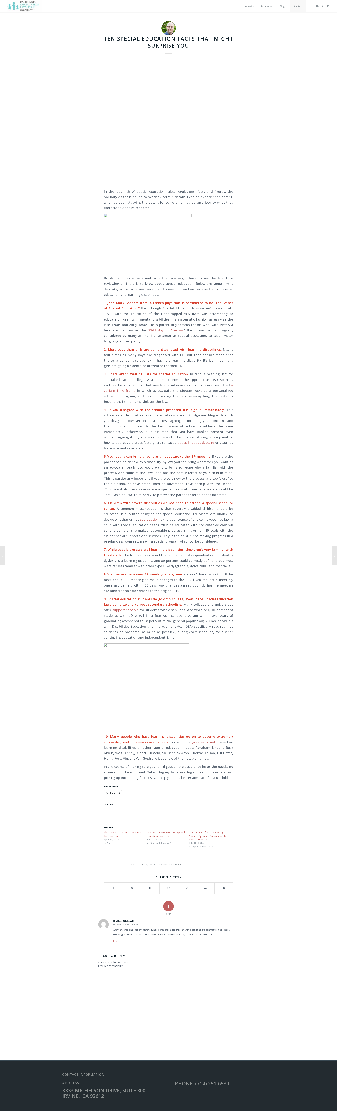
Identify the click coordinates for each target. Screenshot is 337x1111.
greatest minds (204, 742)
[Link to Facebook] (312, 6)
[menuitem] (250, 6)
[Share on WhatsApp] (169, 888)
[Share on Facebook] (113, 888)
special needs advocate (196, 442)
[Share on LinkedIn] (205, 888)
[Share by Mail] (224, 888)
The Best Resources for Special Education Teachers (166, 834)
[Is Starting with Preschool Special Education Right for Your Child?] (2, 555)
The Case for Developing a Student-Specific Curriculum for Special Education (208, 836)
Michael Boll (172, 864)
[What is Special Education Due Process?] (334, 555)
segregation (149, 519)
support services (124, 610)
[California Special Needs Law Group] (24, 6)
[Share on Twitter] (132, 888)
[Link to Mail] (317, 6)
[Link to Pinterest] (327, 6)
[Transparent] (168, 121)
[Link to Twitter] (322, 6)
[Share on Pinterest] (187, 888)
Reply (115, 941)
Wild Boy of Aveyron (166, 330)
